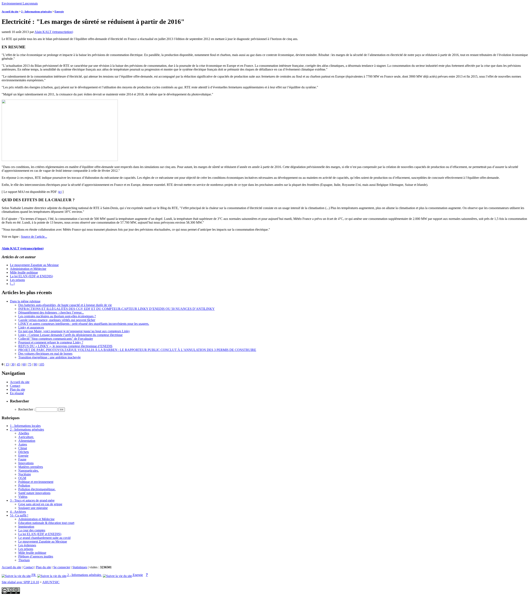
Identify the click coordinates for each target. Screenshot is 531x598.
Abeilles (23, 433)
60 (24, 364)
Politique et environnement (35, 482)
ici (60, 192)
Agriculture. (26, 437)
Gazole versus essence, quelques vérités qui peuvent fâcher (56, 320)
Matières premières (30, 467)
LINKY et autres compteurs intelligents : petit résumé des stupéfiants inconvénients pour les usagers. (83, 323)
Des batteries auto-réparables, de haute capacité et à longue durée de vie (65, 305)
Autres (22, 444)
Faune (22, 459)
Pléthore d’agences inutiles (35, 556)
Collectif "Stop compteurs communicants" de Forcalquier (55, 338)
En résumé (17, 393)
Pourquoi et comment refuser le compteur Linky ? (50, 342)
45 (18, 364)
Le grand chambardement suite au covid (44, 538)
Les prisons (17, 280)
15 (7, 364)
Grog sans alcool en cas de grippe (40, 504)
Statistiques (79, 567)
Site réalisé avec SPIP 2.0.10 (20, 582)
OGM (22, 478)
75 (29, 364)
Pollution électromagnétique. (37, 489)
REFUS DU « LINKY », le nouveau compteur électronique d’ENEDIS (65, 346)
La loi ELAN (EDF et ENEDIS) (31, 276)
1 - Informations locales (25, 425)
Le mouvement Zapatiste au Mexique (34, 265)
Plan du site (17, 389)
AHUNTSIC (51, 582)
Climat (22, 448)
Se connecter (61, 567)
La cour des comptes (31, 530)
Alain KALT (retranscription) (53, 32)
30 (13, 364)
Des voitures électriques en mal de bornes (45, 353)
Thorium (24, 560)
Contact (15, 385)
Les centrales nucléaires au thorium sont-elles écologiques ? (57, 316)
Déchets (23, 452)
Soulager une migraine (33, 508)
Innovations (26, 463)
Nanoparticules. (28, 470)
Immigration (26, 526)
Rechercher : (26, 409)
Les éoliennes (27, 545)
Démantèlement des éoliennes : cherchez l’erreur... (51, 312)
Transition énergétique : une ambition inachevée (49, 357)
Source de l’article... (34, 236)
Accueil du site (10, 11)
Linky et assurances (31, 327)
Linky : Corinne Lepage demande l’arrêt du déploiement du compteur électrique (70, 335)
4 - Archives (18, 511)
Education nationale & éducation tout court (46, 523)
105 (41, 364)
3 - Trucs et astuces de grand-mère (32, 500)
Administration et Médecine (28, 268)
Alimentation (26, 440)
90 (35, 364)
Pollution (24, 485)
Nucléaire (24, 474)
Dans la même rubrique (25, 301)
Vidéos (22, 496)
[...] (12, 283)
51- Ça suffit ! (19, 515)
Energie (59, 11)
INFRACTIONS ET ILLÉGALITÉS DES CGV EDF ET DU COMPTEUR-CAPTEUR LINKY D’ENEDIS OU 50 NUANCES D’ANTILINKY (116, 309)
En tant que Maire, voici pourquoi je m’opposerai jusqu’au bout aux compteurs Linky (74, 331)
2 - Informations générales (36, 11)
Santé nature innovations (34, 493)
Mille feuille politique (24, 272)
